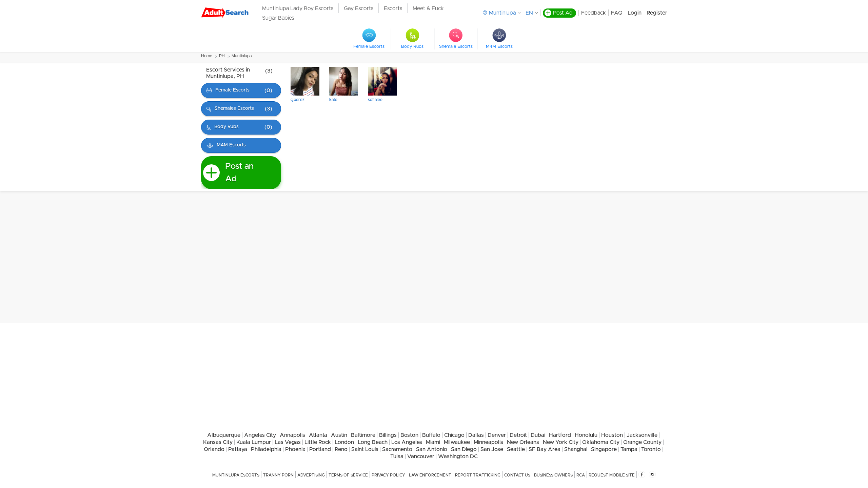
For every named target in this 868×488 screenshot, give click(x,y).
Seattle (516, 449)
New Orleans (523, 442)
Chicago (454, 435)
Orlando (214, 449)
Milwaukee (457, 442)
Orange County (642, 442)
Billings (388, 435)
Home (206, 56)
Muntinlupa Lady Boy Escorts (297, 8)
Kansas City (218, 442)
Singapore (604, 449)
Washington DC (458, 456)
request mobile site (612, 475)
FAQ (617, 13)
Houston (612, 435)
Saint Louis (364, 449)
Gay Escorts (358, 8)
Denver (497, 435)
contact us (517, 475)
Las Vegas (288, 442)
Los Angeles (406, 442)
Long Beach (373, 442)
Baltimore (363, 435)
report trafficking (477, 475)
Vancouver (420, 456)
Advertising (311, 475)
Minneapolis (488, 442)
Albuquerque (223, 435)
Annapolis (292, 435)
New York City (560, 442)
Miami (433, 442)
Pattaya (237, 449)
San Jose (491, 449)
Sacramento (397, 449)
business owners (553, 475)
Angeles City (260, 435)
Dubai (538, 435)
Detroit (518, 435)
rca (580, 475)
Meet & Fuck (428, 8)
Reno (341, 449)
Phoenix (295, 449)
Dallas (476, 435)
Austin (339, 435)
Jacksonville (642, 435)
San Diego (464, 449)
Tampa (628, 449)
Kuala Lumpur (253, 442)
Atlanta (318, 435)
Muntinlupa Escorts (235, 475)
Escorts (393, 8)
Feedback (593, 13)
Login (635, 13)
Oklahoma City (600, 442)
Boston (409, 435)
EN (529, 13)
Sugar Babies (278, 18)
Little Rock (317, 442)
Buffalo (431, 435)
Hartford (560, 435)
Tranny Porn (278, 475)
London (344, 442)
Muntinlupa (242, 56)
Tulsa (396, 456)
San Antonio (431, 449)
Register (657, 13)
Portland (320, 449)
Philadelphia (266, 449)
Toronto (651, 449)
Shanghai (575, 449)
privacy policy (388, 475)
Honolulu (586, 435)
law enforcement (430, 475)
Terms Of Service (348, 475)
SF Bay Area (544, 449)
